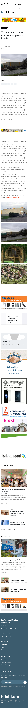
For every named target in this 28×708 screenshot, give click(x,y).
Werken (3, 647)
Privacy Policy (22, 686)
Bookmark (14, 50)
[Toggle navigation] (25, 12)
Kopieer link (5, 50)
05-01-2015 (4, 48)
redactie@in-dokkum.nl (9, 628)
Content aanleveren (6, 662)
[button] (24, 319)
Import (3, 28)
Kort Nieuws (4, 644)
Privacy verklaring (5, 665)
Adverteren (3, 659)
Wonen (2, 649)
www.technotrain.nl (13, 197)
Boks (2, 702)
